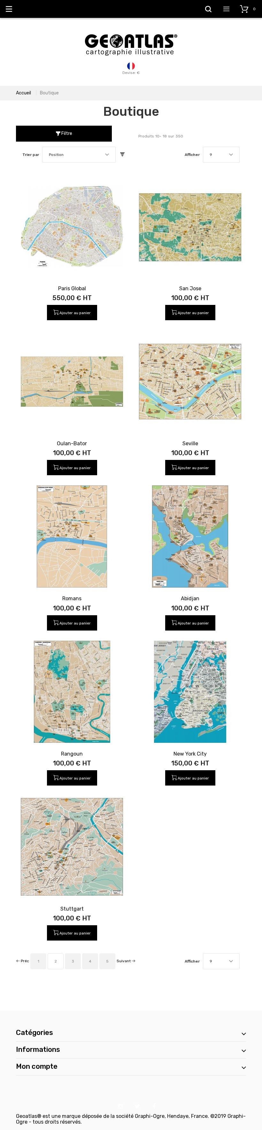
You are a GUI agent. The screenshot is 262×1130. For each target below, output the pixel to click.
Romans (71, 598)
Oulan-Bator (72, 443)
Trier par (30, 154)
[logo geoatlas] (131, 31)
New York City (190, 754)
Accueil (23, 93)
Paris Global (72, 288)
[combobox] (79, 155)
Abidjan (190, 598)
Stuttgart (72, 909)
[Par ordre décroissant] (122, 154)
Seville (190, 443)
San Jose (190, 288)
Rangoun (72, 754)
